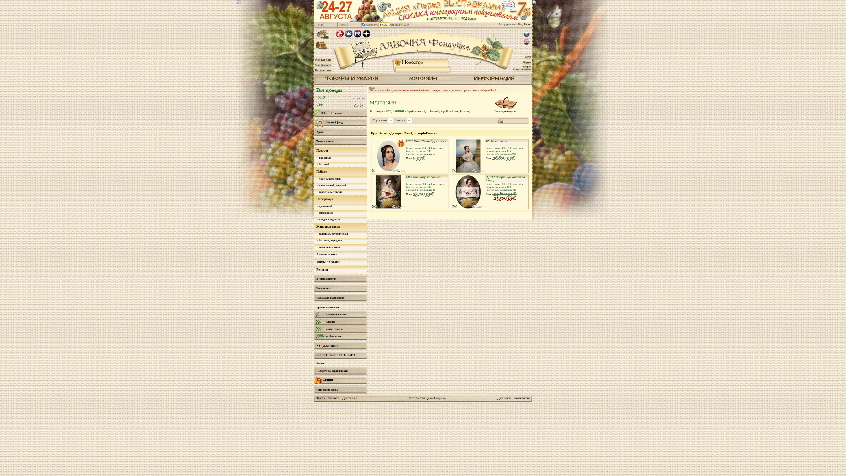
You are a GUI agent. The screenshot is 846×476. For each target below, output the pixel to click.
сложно (330, 321)
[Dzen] (366, 33)
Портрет (322, 150)
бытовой (323, 164)
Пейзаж (321, 171)
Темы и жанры (325, 141)
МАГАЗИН (423, 79)
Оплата (334, 398)
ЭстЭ (321, 97)
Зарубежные (414, 111)
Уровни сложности (327, 307)
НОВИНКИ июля (331, 113)
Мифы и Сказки (328, 262)
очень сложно (334, 329)
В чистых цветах (326, 278)
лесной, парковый (329, 178)
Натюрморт (324, 199)
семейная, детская (329, 247)
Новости (412, 62)
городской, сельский (330, 191)
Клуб (528, 56)
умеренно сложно (336, 314)
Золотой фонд (334, 122)
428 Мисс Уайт (496, 141)
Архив (320, 132)
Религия (322, 269)
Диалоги (504, 398)
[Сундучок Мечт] (322, 45)
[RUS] (526, 34)
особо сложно (334, 336)
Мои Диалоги (323, 65)
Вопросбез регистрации (522, 67)
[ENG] (526, 42)
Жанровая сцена (328, 226)
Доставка (349, 398)
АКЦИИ (328, 380)
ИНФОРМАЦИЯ (494, 79)
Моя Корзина (323, 59)
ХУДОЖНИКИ (327, 346)
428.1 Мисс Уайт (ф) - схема (426, 141)
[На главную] (323, 34)
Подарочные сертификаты (332, 370)
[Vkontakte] (348, 33)
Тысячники (323, 288)
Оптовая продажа (327, 389)
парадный (324, 157)
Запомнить (371, 24)
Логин (319, 24)
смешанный (325, 212)
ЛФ (320, 104)
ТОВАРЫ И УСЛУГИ (351, 79)
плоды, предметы (329, 219)
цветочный (325, 206)
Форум (527, 62)
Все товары (329, 90)
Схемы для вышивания (330, 297)
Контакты (522, 398)
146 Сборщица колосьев (423, 177)
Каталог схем (323, 70)
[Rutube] (357, 33)
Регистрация (400, 24)
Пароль (342, 24)
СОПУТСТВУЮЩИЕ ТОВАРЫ (335, 355)
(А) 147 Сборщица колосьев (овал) (505, 178)
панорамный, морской (332, 185)
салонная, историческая (333, 233)
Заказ (320, 398)
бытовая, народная (330, 240)
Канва (320, 363)
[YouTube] (340, 33)
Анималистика (326, 254)
